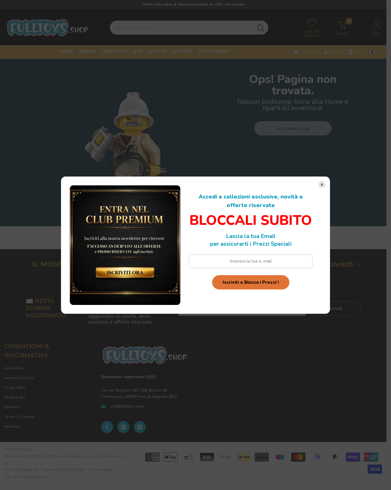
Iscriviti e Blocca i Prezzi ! (251, 282)
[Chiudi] (321, 184)
